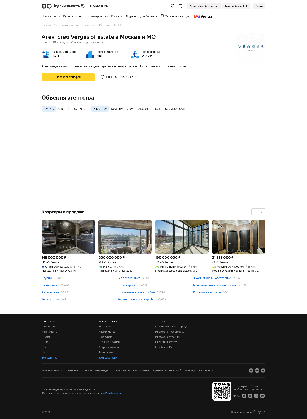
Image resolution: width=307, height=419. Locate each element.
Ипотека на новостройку (169, 331)
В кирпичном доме (109, 347)
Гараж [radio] (156, 108)
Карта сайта (206, 370)
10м (44, 347)
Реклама (73, 370)
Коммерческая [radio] (175, 108)
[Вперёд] (261, 211)
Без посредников (129, 278)
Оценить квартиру (166, 342)
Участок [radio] (143, 108)
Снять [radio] (62, 108)
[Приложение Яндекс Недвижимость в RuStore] (262, 395)
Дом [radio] (130, 108)
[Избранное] (172, 6)
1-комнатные (50, 285)
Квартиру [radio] (100, 108)
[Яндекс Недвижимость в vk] (251, 370)
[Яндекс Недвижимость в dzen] (257, 370)
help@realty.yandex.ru (112, 393)
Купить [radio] (49, 108)
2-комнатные (50, 292)
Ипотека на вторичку (167, 336)
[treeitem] (51, 16)
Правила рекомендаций (167, 370)
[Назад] (254, 211)
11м (43, 352)
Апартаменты (50, 331)
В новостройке (127, 285)
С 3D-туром (48, 326)
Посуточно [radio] (78, 108)
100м (45, 342)
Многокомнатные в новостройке (215, 285)
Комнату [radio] (117, 108)
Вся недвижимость (53, 370)
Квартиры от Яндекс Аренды (172, 326)
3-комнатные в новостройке (212, 278)
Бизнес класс (106, 352)
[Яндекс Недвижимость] (63, 6)
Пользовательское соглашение (131, 370)
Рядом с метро (106, 331)
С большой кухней (109, 342)
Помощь (190, 370)
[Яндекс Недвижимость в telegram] (263, 370)
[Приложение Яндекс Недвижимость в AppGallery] (256, 395)
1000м (46, 336)
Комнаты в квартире (207, 292)
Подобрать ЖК (163, 347)
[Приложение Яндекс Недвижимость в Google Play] (250, 395)
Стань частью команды (95, 370)
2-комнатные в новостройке (136, 299)
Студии (47, 278)
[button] (180, 6)
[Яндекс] (259, 412)
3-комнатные (50, 299)
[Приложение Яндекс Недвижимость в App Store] (244, 395)
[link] (259, 6)
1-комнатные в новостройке (136, 292)
